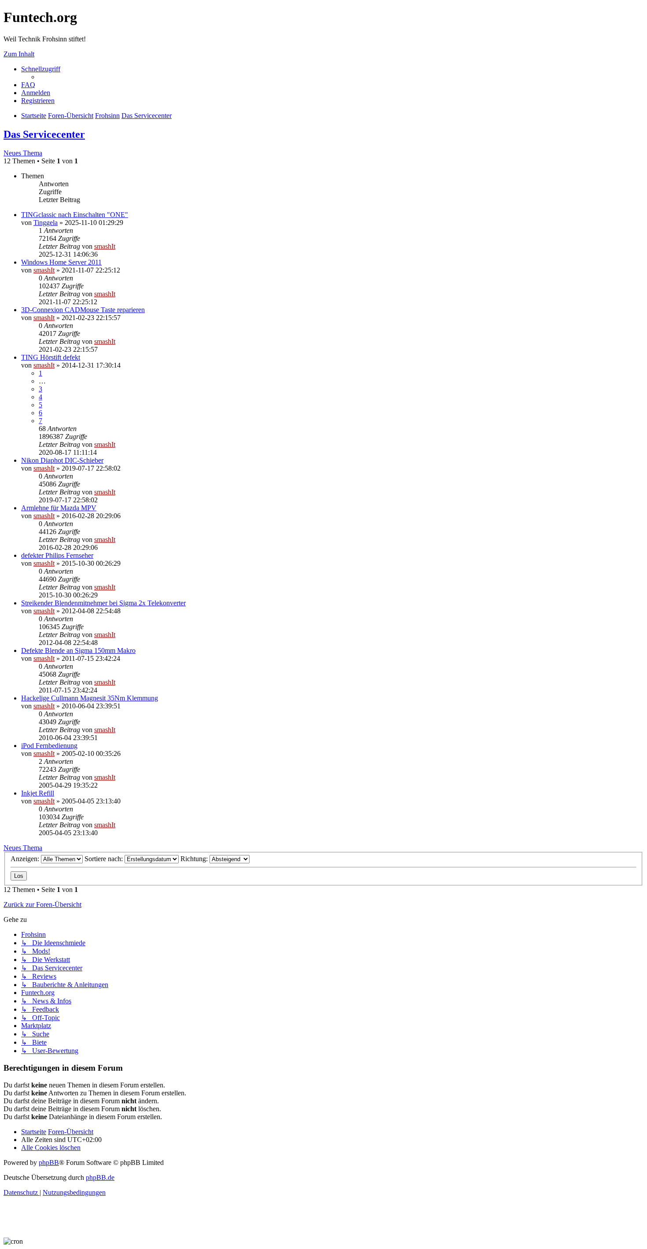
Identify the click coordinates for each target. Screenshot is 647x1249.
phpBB (49, 1162)
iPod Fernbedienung (49, 745)
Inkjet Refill (37, 793)
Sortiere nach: (105, 858)
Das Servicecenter (44, 134)
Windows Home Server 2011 (61, 262)
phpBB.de (100, 1177)
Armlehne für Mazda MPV (58, 508)
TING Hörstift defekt (50, 357)
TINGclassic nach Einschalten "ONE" (74, 214)
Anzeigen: (26, 858)
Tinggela (45, 222)
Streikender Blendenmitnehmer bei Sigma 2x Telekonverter (103, 603)
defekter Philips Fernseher (57, 555)
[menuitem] (28, 84)
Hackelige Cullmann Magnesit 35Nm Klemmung (89, 698)
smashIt (104, 246)
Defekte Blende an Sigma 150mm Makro (78, 650)
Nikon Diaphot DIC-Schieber (62, 460)
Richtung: (195, 858)
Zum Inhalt (19, 54)
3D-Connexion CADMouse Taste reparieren (83, 309)
